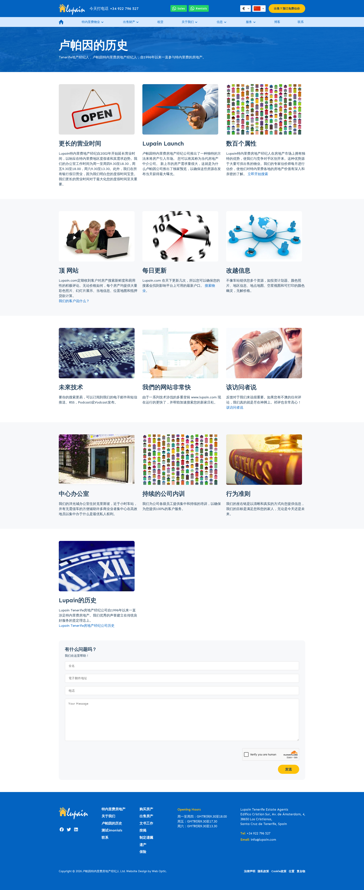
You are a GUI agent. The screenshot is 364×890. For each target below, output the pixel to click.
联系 (301, 22)
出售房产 (146, 816)
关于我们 (188, 22)
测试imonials (112, 830)
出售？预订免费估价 (287, 8)
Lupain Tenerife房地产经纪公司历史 (87, 626)
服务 (249, 22)
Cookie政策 (278, 871)
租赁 (160, 22)
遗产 (143, 845)
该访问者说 (234, 407)
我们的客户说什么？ (74, 301)
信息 (220, 22)
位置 (291, 871)
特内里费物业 (91, 22)
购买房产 (146, 809)
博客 (277, 22)
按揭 (143, 830)
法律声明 (249, 871)
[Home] (72, 8)
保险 (143, 852)
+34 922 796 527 (114, 8)
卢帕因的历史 (112, 823)
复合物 (301, 871)
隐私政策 (263, 871)
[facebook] (61, 830)
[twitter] (69, 830)
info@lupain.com (263, 839)
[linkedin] (76, 830)
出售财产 (129, 22)
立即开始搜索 (258, 174)
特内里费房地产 (114, 809)
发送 (288, 769)
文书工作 (146, 823)
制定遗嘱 (146, 838)
